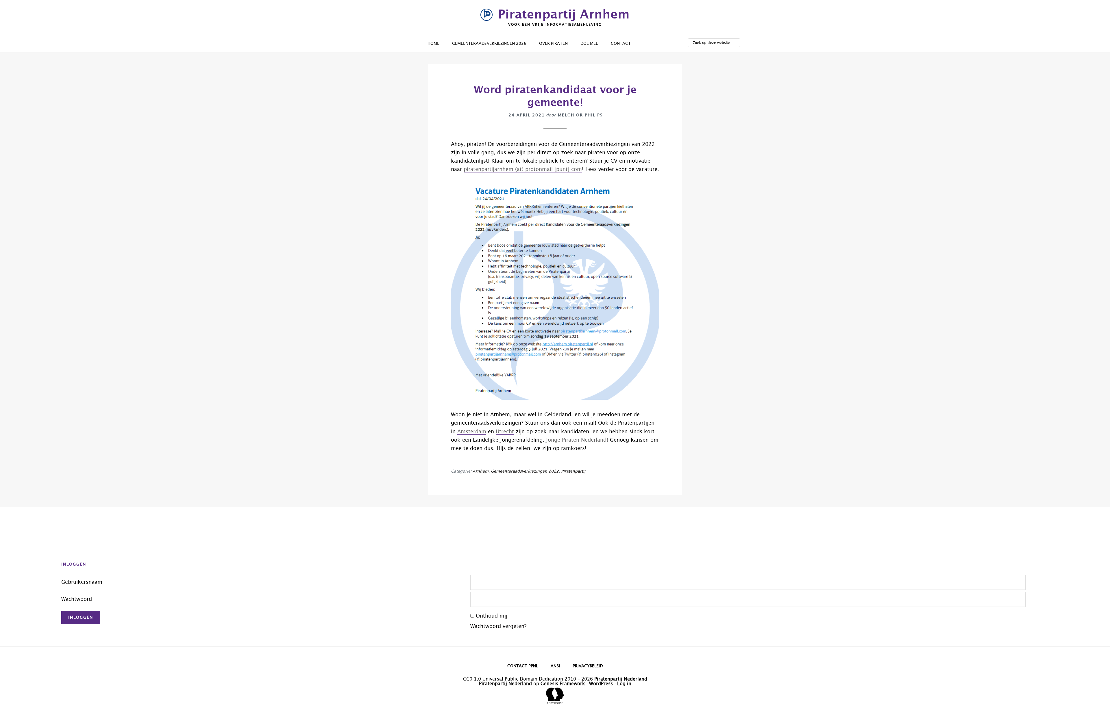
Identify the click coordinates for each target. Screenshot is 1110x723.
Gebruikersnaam (81, 582)
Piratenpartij (573, 471)
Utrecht (505, 431)
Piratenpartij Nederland (620, 679)
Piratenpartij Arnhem (564, 15)
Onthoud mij (491, 616)
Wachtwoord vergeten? (498, 626)
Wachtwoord (76, 599)
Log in (624, 683)
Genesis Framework (563, 683)
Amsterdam (471, 431)
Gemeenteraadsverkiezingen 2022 (525, 471)
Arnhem (481, 471)
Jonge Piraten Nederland (576, 440)
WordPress (601, 683)
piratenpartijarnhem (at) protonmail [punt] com (523, 169)
